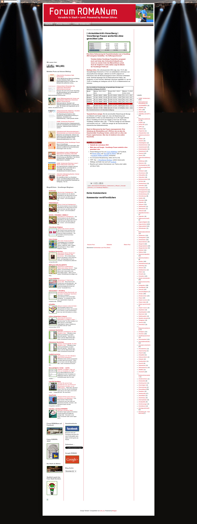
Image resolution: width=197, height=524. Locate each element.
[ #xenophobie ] (143, 400)
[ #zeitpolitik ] (142, 402)
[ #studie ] (141, 359)
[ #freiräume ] (142, 208)
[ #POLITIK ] (142, 124)
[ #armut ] (141, 153)
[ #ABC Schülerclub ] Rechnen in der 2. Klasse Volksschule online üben (67, 164)
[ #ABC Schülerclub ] (82, 24)
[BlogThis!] (96, 183)
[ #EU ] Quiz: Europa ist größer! (65, 240)
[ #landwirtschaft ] (143, 263)
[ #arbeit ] (141, 141)
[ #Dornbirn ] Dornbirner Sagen (65, 410)
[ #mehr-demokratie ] (144, 278)
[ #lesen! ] (141, 267)
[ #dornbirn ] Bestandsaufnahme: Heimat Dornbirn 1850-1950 (68, 174)
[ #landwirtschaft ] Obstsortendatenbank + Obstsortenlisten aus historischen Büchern (68, 132)
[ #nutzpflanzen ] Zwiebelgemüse (65, 216)
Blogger (114, 510)
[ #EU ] (140, 109)
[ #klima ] (141, 252)
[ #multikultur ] (142, 287)
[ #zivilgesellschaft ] (144, 408)
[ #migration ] (142, 285)
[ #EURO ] (141, 112)
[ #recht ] (141, 322)
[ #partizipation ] (143, 312)
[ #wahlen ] (142, 391)
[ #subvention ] (143, 361)
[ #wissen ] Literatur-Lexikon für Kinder (67, 306)
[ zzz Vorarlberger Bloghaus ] (101, 187)
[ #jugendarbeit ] (143, 246)
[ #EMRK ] (141, 107)
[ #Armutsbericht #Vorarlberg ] (98, 185)
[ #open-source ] (143, 308)
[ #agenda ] (142, 131)
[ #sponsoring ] (143, 351)
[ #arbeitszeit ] (142, 151)
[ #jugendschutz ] (143, 248)
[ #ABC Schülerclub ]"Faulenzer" (66, 121)
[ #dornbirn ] (142, 177)
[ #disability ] (142, 175)
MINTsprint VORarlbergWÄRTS (58, 265)
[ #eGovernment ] (143, 179)
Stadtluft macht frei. (54, 354)
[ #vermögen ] (142, 385)
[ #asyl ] (141, 155)
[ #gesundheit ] (143, 226)
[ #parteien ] (142, 310)
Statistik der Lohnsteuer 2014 (99, 145)
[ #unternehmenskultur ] (144, 375)
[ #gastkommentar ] (144, 213)
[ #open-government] (144, 304)
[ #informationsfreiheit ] (144, 232)
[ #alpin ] (141, 138)
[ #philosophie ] (143, 316)
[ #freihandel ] (142, 206)
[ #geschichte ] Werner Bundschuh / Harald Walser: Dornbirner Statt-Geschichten (66, 254)
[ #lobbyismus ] (143, 270)
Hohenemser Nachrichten (56, 342)
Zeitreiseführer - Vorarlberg (57, 290)
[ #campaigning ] (143, 165)
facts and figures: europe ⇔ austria (59, 368)
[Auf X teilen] (98, 183)
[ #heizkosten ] (143, 228)
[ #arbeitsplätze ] (143, 149)
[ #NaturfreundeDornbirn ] (144, 119)
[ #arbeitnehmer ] (143, 145)
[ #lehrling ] (142, 265)
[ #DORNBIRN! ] (143, 105)
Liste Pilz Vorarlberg (55, 381)
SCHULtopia (52, 191)
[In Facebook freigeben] (100, 183)
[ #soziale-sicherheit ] (144, 345)
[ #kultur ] (141, 261)
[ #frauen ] (117, 185)
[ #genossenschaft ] (144, 218)
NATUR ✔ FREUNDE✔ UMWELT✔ (58, 215)
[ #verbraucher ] (143, 383)
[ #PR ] (140, 126)
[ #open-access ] (143, 300)
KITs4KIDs (52, 304)
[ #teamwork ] (142, 365)
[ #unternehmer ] (143, 379)
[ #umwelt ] (141, 372)
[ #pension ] (142, 314)
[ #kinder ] (141, 250)
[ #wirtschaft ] (142, 393)
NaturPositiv (52, 395)
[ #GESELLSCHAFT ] (144, 114)
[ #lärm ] (141, 272)
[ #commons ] (142, 173)
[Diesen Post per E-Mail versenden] (94, 183)
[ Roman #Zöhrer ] (63, 24)
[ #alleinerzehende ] (144, 135)
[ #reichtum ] (142, 324)
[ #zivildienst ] (142, 406)
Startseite (49, 24)
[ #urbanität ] (142, 381)
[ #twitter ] (141, 369)
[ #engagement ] (143, 192)
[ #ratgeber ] (142, 320)
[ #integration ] (142, 237)
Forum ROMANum (54, 278)
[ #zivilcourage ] (143, 404)
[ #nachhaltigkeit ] (143, 291)
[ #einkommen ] (111, 185)
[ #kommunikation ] (144, 258)
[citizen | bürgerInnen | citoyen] (58, 316)
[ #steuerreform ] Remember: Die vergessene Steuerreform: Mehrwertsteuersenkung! (66, 87)
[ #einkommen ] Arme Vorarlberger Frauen (68, 142)
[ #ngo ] (141, 298)
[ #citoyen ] (141, 171)
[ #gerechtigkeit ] (143, 222)
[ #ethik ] (141, 198)
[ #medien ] (142, 276)
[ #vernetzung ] (143, 387)
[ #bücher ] (141, 163)
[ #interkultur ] (142, 239)
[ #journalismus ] (143, 241)
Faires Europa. (53, 239)
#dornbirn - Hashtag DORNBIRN (58, 409)
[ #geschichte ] (143, 224)
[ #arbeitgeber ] (143, 143)
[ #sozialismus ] (143, 348)
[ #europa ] (141, 200)
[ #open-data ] (142, 302)
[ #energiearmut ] (143, 190)
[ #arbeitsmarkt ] (143, 147)
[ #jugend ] (141, 244)
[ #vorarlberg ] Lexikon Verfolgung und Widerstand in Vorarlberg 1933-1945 (67, 153)
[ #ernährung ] (142, 196)
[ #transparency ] (143, 367)
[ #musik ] (141, 289)
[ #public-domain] (143, 318)
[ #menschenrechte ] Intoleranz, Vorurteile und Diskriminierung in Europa (68, 111)
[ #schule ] (141, 334)
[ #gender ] (141, 216)
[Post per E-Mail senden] (91, 183)
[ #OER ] (141, 122)
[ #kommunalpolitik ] (144, 254)
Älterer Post (127, 244)
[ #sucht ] (141, 363)
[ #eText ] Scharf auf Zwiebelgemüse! (66, 204)
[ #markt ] (141, 274)
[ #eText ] (141, 181)
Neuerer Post (91, 244)
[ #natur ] (141, 293)
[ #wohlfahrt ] (142, 395)
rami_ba (102, 510)
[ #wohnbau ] (142, 397)
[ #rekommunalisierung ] (144, 328)
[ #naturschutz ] (143, 296)
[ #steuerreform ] (143, 357)
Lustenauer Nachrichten (56, 330)
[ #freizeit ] (141, 210)
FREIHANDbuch (53, 203)
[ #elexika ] (141, 185)
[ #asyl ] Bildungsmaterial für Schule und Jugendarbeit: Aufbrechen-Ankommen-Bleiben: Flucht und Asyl (68, 100)
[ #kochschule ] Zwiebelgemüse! (65, 192)
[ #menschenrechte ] (144, 282)
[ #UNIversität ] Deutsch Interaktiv (66, 228)
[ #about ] (141, 129)
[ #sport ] (141, 353)
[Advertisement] (64, 43)
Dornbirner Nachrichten (56, 251)
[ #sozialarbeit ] (143, 339)
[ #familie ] (141, 202)
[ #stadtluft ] (142, 355)
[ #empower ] (142, 187)
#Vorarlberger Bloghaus (56, 227)
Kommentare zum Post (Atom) (102, 247)
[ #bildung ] (142, 161)
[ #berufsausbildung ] (144, 157)
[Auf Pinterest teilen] (102, 183)
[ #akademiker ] (143, 133)
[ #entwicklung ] (143, 194)
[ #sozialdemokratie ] (144, 341)
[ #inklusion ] (142, 235)
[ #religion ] (142, 331)
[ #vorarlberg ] (142, 389)
